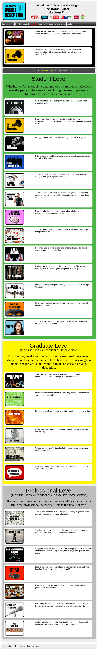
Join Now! (43, 24)
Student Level (31, 70)
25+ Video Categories (22, 24)
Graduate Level (47, 70)
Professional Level (64, 70)
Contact (63, 24)
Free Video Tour (8, 24)
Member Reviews (53, 24)
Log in (69, 24)
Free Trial (35, 24)
